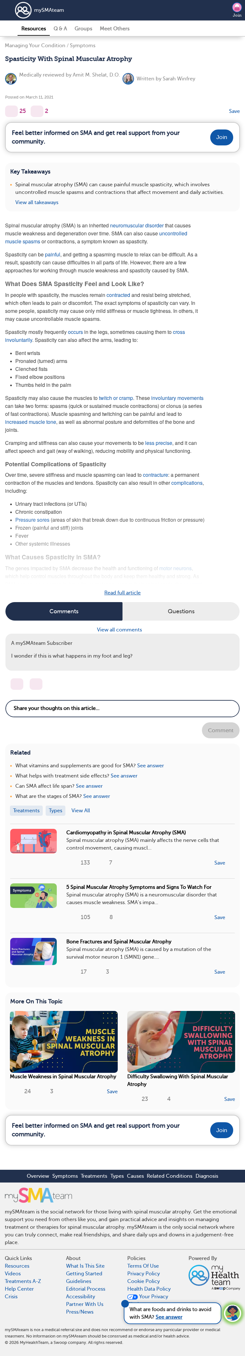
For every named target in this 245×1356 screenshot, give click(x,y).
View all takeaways (36, 202)
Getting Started (84, 1274)
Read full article (122, 593)
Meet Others (115, 29)
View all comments (120, 630)
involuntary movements (177, 398)
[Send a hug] (36, 684)
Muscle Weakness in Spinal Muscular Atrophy (63, 1077)
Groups (83, 29)
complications (187, 482)
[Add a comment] (37, 111)
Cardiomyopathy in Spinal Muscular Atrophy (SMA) (126, 833)
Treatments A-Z (23, 1281)
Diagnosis (207, 1176)
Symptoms (82, 45)
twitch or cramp (116, 398)
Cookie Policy (143, 1281)
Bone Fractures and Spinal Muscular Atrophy (118, 942)
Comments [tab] (63, 611)
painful (52, 254)
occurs (75, 331)
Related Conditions (169, 1176)
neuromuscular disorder (137, 225)
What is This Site (85, 1266)
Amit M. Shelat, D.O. (96, 75)
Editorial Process (85, 1289)
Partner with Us (84, 1304)
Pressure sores (32, 519)
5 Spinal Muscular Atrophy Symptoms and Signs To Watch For (139, 887)
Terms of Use (143, 1266)
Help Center (19, 1289)
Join (237, 15)
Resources (33, 29)
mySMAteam (49, 10)
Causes (135, 1176)
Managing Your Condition (35, 45)
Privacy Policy (143, 1274)
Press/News (79, 1312)
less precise (158, 442)
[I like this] (11, 111)
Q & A (60, 29)
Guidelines (78, 1281)
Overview (38, 1176)
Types (117, 1176)
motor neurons (175, 568)
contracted (118, 294)
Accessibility (80, 1297)
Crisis (11, 1297)
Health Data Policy (149, 1289)
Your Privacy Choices (147, 1300)
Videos (13, 1274)
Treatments (94, 1176)
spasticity (193, 584)
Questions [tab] (181, 611)
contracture (155, 474)
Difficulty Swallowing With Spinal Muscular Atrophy (177, 1080)
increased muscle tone (30, 421)
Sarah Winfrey (179, 79)
